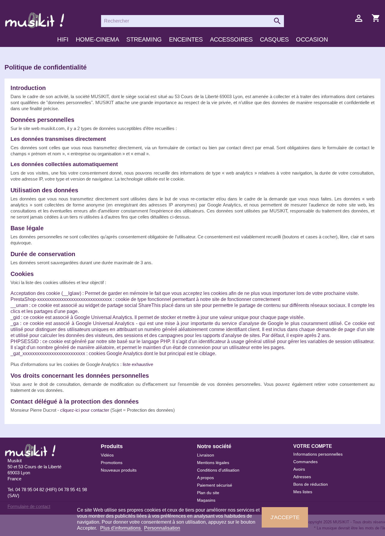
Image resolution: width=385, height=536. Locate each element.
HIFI (63, 39)
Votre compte (312, 446)
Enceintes (186, 39)
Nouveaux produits (119, 470)
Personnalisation (162, 528)
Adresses (302, 476)
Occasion (312, 39)
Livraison (205, 455)
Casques (274, 39)
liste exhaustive (138, 364)
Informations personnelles (318, 454)
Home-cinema (97, 39)
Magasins (206, 500)
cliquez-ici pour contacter (84, 410)
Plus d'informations (121, 528)
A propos (205, 477)
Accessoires (231, 39)
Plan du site (208, 492)
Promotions (111, 462)
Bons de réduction (310, 484)
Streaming (144, 39)
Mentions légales (213, 462)
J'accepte (285, 517)
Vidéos (107, 455)
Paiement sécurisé (214, 485)
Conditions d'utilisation (218, 470)
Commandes (305, 461)
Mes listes (302, 491)
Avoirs (299, 469)
